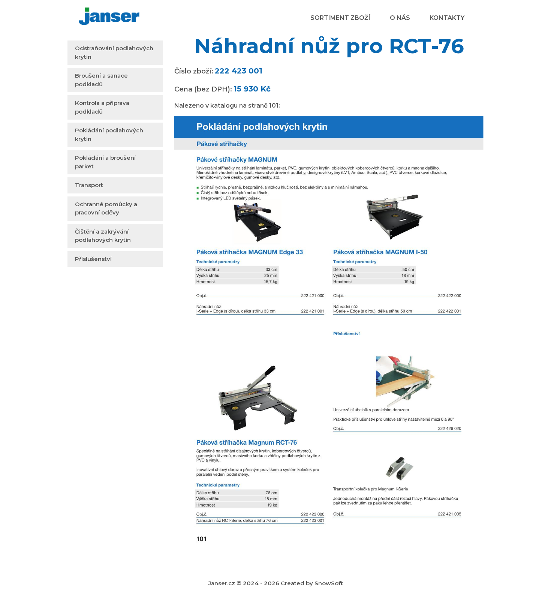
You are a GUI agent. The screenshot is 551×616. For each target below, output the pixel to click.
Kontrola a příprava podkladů (102, 107)
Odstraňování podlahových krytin (114, 52)
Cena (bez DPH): (203, 89)
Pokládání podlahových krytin (109, 134)
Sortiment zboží (340, 17)
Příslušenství (93, 258)
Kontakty (447, 17)
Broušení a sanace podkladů (101, 80)
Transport (89, 185)
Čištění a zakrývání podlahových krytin (103, 236)
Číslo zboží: (193, 71)
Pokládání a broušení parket (105, 162)
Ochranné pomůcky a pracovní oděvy (106, 208)
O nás (400, 17)
